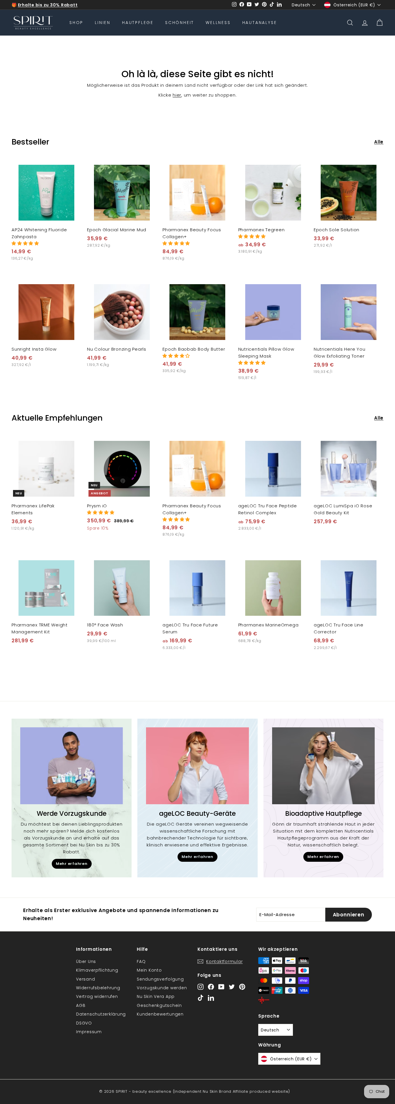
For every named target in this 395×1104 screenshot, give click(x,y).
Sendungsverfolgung (160, 979)
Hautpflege (138, 22)
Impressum (89, 1032)
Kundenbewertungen (160, 1014)
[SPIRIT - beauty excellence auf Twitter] (232, 986)
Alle (378, 142)
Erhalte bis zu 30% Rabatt (48, 5)
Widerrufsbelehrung (98, 988)
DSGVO (84, 1023)
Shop (76, 22)
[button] (25, 243)
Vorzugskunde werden (162, 988)
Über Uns (86, 961)
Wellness (218, 22)
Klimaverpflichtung (97, 970)
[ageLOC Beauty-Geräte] (197, 765)
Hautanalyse (259, 22)
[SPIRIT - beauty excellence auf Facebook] (211, 986)
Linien (102, 22)
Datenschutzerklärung (101, 1014)
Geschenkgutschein (159, 1005)
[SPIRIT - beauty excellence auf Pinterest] (242, 986)
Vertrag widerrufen (97, 996)
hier (177, 95)
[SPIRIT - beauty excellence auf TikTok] (201, 997)
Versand (85, 979)
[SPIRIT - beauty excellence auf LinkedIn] (211, 997)
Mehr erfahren (72, 863)
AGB (80, 1005)
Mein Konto (149, 970)
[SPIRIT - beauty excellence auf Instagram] (201, 986)
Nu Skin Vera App (156, 996)
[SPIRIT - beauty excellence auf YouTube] (221, 986)
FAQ (141, 961)
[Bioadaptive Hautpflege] (323, 765)
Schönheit (179, 22)
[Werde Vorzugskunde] (71, 765)
